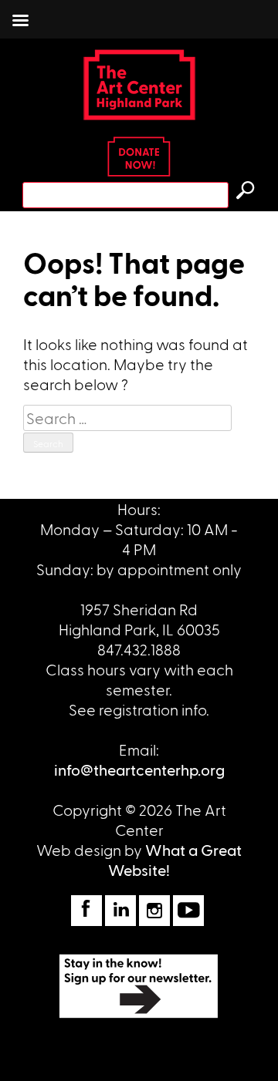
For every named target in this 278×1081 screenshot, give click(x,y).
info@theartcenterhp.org (139, 769)
